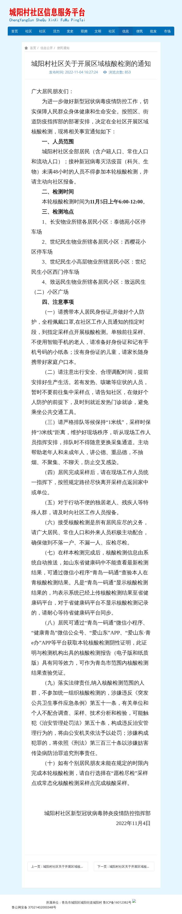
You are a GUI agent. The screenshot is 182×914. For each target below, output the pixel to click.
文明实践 (98, 32)
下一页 (125, 866)
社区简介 (28, 32)
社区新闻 (112, 32)
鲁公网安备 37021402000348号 (34, 907)
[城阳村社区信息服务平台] (52, 13)
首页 (14, 31)
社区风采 (42, 32)
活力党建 (56, 32)
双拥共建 (84, 32)
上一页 (59, 866)
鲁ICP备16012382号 (117, 902)
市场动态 (167, 32)
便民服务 (139, 32)
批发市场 (153, 32)
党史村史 (70, 32)
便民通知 (63, 48)
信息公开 (125, 32)
